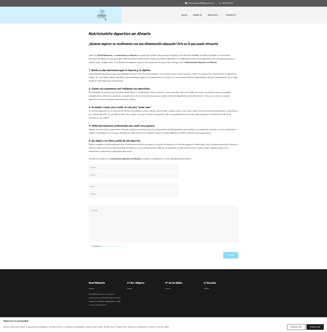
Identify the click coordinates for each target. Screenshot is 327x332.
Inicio (184, 15)
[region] (163, 324)
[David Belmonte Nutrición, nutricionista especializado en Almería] (105, 15)
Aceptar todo (315, 327)
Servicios (213, 15)
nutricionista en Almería (99, 298)
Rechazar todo (296, 327)
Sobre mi (197, 15)
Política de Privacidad (111, 246)
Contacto (231, 15)
